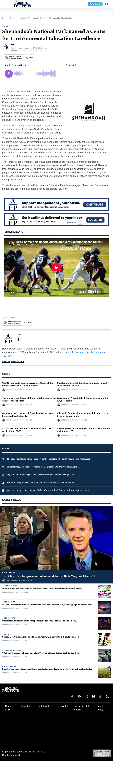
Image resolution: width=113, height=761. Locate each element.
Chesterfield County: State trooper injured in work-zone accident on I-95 (39, 620)
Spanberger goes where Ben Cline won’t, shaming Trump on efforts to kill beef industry (47, 669)
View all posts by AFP (13, 361)
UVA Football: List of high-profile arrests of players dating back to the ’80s (40, 653)
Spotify (89, 352)
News (6, 27)
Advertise (26, 706)
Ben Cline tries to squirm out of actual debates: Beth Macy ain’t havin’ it (48, 576)
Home (4, 18)
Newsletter (62, 706)
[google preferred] (14, 57)
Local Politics (10, 586)
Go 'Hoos (8, 634)
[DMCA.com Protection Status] (102, 753)
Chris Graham (12, 389)
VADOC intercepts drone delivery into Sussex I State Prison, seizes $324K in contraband (47, 604)
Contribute (95, 4)
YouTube (7, 355)
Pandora (98, 352)
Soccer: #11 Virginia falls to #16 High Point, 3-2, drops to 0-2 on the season (40, 636)
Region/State (9, 602)
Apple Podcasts (76, 352)
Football (8, 650)
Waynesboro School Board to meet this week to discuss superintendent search (42, 588)
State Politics (10, 572)
